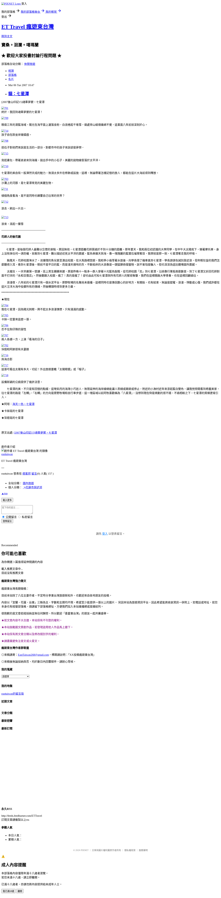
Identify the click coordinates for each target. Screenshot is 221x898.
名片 (11, 79)
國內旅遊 (28, 483)
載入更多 (7, 500)
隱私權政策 (130, 850)
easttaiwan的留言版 (12, 693)
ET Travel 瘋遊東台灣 (27, 27)
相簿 (11, 70)
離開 (20, 891)
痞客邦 (26, 473)
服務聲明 (143, 850)
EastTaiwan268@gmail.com (33, 654)
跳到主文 (6, 36)
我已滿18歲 (8, 891)
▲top (4, 493)
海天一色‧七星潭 (23, 404)
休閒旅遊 (29, 64)
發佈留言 (7, 521)
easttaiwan (7, 454)
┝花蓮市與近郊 (32, 487)
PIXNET (85, 850)
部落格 (12, 75)
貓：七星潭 (18, 93)
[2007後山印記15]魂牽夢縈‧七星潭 (35, 432)
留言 (34, 473)
